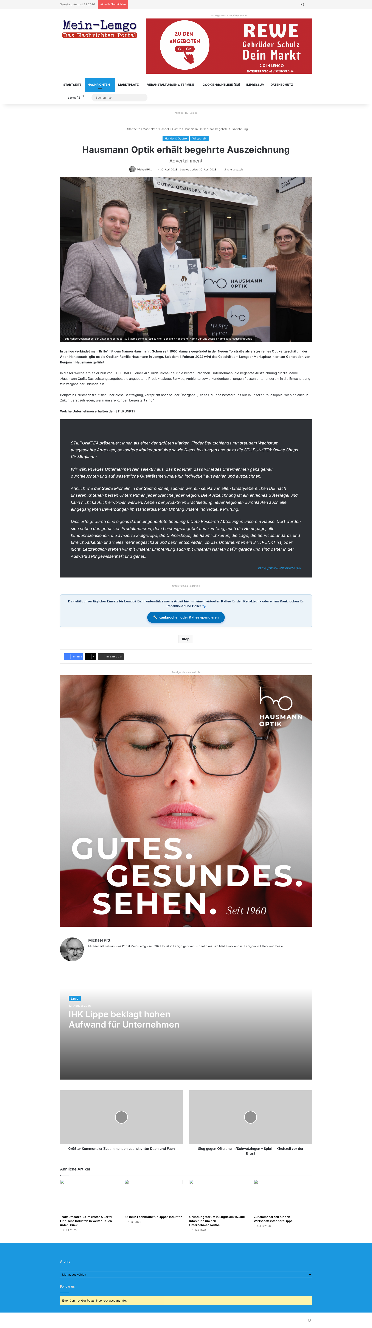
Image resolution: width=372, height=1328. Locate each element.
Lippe (74, 998)
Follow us (67, 1286)
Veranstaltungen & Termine (170, 84)
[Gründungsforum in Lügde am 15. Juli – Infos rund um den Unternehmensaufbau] (218, 1196)
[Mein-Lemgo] (100, 30)
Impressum (255, 84)
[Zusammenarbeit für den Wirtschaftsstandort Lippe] (283, 1196)
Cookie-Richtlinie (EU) (221, 84)
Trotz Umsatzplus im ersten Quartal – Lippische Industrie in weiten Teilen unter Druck (87, 1221)
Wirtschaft (199, 138)
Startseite (72, 84)
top (186, 639)
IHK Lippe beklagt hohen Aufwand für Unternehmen (124, 1019)
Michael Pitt (144, 169)
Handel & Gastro (170, 129)
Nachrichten (99, 84)
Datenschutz (282, 84)
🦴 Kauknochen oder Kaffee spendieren (186, 617)
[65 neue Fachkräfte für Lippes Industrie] (154, 1196)
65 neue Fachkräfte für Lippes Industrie (153, 1217)
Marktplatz (128, 84)
